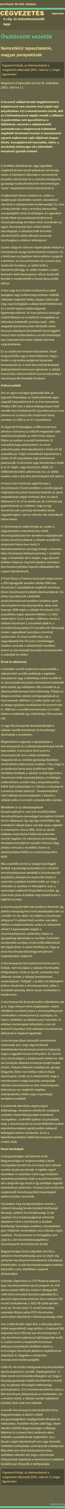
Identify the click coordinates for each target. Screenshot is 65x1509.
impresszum (57, 1504)
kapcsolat (58, 13)
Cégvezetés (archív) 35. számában (37, 83)
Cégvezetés (22, 13)
